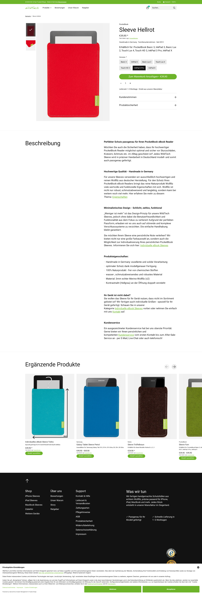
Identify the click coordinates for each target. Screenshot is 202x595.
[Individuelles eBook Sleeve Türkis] (49, 406)
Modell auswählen (34, 453)
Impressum (81, 534)
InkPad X (152, 68)
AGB (78, 516)
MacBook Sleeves (33, 504)
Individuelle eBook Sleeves (154, 245)
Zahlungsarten (82, 507)
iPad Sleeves (31, 500)
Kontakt (116, 311)
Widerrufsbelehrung (85, 525)
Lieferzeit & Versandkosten (83, 502)
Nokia (129, 442)
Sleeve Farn (184, 444)
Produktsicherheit (84, 521)
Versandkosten (133, 38)
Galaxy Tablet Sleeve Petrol (88, 444)
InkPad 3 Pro (139, 68)
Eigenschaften (119, 197)
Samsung (79, 442)
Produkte (46, 8)
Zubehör (29, 509)
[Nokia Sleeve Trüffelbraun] (152, 406)
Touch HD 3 (125, 68)
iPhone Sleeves (32, 496)
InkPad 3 (134, 62)
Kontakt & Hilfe (83, 496)
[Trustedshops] (171, 558)
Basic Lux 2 (146, 62)
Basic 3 (124, 62)
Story (53, 504)
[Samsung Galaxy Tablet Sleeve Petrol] (101, 406)
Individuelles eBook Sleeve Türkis (39, 441)
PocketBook (123, 24)
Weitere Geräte (32, 513)
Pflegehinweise (83, 512)
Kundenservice (126, 335)
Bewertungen (62, 2)
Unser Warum (73, 8)
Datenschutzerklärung (86, 529)
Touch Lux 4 (160, 62)
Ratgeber (85, 8)
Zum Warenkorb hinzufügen (148, 76)
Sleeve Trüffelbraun (136, 444)
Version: (123, 57)
